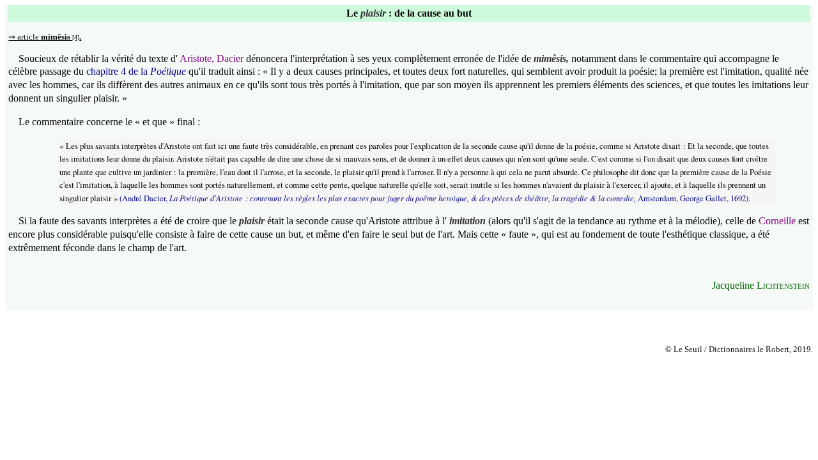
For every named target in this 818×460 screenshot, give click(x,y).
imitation (467, 220)
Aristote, (197, 58)
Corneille (777, 220)
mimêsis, (551, 58)
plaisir (373, 13)
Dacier (230, 58)
